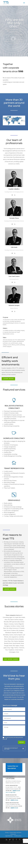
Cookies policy (17, 835)
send (21, 742)
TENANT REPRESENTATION (14, 468)
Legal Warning (8, 835)
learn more (8, 378)
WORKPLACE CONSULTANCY (14, 438)
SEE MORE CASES (11, 659)
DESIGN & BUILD (14, 500)
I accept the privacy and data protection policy (13, 738)
